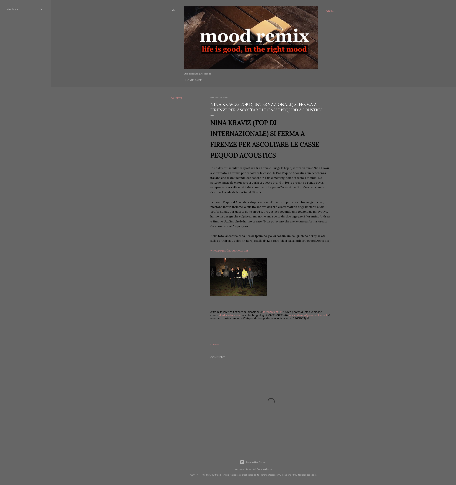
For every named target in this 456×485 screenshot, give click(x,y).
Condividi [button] (176, 97)
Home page (193, 80)
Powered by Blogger (256, 462)
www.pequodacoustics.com (229, 250)
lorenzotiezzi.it (272, 312)
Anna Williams (264, 469)
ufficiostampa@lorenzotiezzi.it (308, 315)
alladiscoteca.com (230, 315)
